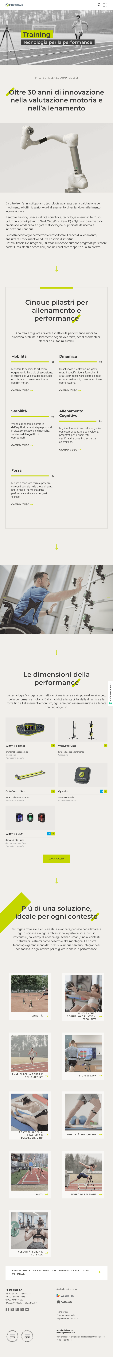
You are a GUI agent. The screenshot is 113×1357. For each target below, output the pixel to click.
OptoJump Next (16, 791)
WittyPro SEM (14, 833)
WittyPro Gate (67, 745)
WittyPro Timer (15, 745)
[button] (4, 597)
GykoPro (63, 791)
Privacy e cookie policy (66, 1315)
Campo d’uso (20, 390)
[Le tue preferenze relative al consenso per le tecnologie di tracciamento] (110, 693)
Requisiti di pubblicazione (67, 1318)
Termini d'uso (62, 1311)
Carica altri (56, 858)
